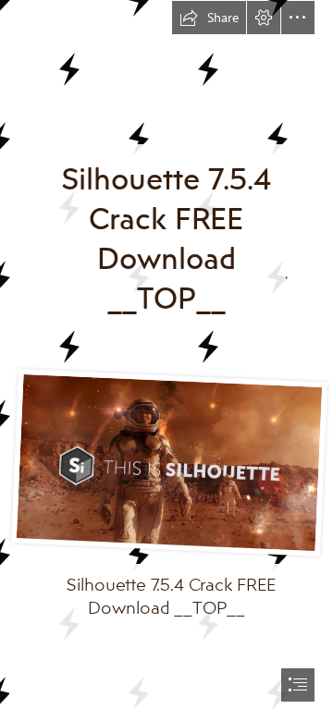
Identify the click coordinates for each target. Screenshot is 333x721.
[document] (166, 360)
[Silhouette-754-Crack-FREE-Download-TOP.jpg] (166, 461)
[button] (209, 17)
